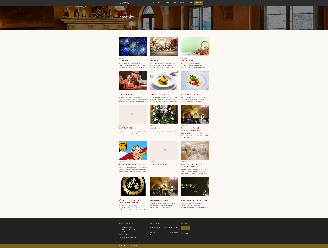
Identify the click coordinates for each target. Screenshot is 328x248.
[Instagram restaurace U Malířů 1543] (187, 233)
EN (207, 3)
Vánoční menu (155, 60)
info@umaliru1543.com (128, 237)
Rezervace (198, 3)
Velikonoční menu (187, 60)
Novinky (182, 3)
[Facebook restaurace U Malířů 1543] (182, 233)
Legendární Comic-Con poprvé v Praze (132, 164)
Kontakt (190, 3)
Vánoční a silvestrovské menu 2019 (162, 200)
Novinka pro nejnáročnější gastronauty (194, 200)
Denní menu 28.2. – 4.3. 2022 (190, 94)
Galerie (167, 3)
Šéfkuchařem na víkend (158, 164)
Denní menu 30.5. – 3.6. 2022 (159, 94)
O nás (159, 3)
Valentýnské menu (125, 94)
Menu (153, 3)
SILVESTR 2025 (124, 60)
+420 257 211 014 (126, 234)
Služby (174, 3)
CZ (205, 3)
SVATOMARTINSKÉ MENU (127, 128)
